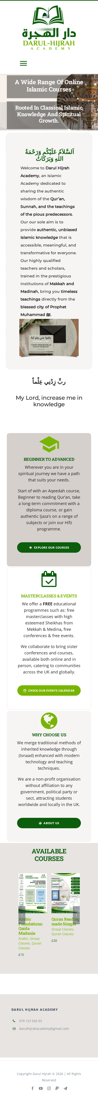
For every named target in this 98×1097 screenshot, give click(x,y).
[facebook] (32, 1088)
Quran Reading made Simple (66, 921)
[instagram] (49, 1088)
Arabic (23, 938)
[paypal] (57, 1088)
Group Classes (62, 929)
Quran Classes (63, 934)
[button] (21, 915)
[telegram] (65, 1088)
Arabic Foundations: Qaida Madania (30, 926)
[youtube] (41, 1088)
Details (34, 898)
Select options (32, 890)
